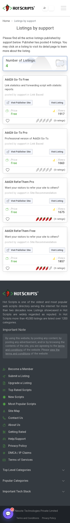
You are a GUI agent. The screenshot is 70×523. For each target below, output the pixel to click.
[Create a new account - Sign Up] (45, 8)
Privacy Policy (49, 518)
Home (6, 21)
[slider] (44, 121)
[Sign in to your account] (51, 8)
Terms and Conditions (28, 518)
